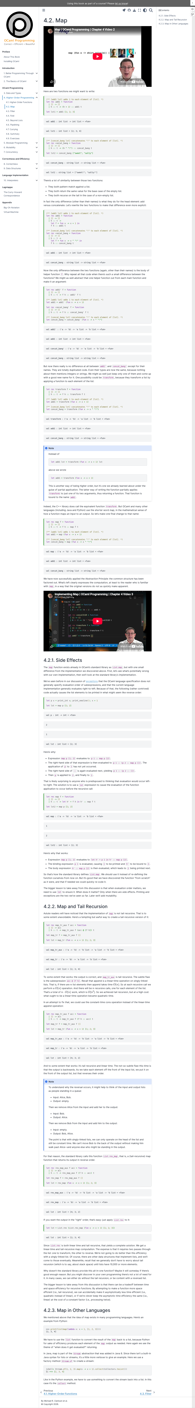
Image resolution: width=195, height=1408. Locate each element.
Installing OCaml (11, 61)
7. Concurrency (11, 152)
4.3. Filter (10, 111)
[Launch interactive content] (124, 10)
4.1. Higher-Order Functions (19, 102)
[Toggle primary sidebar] (43, 10)
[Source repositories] (129, 10)
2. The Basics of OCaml (15, 81)
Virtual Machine (11, 212)
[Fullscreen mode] (139, 10)
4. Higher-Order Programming (19, 97)
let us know (121, 3)
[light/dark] (145, 10)
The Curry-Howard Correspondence (13, 194)
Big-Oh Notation (11, 207)
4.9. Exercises (13, 138)
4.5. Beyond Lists (14, 120)
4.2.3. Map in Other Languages (173, 23)
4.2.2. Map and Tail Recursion (173, 19)
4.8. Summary (12, 134)
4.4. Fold (10, 116)
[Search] (151, 10)
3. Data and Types (12, 93)
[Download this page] (134, 10)
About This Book (12, 57)
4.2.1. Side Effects (167, 15)
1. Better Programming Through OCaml (19, 75)
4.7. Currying (12, 129)
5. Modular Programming (16, 143)
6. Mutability (9, 147)
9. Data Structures (12, 168)
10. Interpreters (11, 180)
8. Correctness (11, 164)
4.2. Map (10, 106)
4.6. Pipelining (12, 124)
